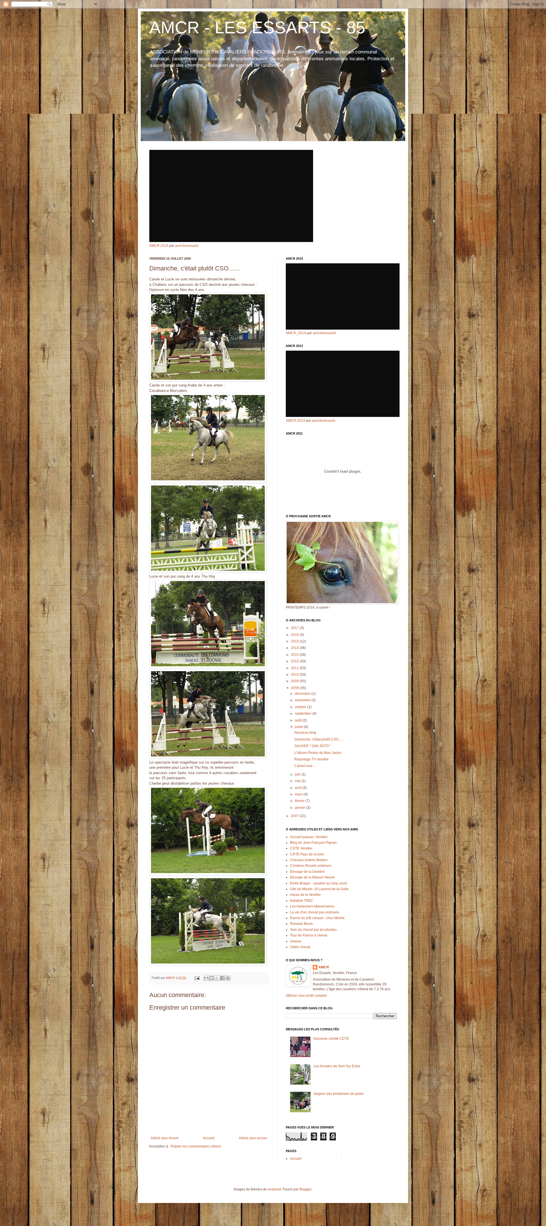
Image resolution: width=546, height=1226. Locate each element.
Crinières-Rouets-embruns (310, 866)
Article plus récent (164, 1138)
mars (299, 794)
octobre (301, 707)
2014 (295, 648)
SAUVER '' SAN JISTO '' (312, 746)
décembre (303, 694)
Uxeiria (295, 941)
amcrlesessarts (186, 246)
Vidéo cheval (300, 947)
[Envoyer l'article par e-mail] (196, 977)
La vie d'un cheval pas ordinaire (314, 912)
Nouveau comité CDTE (331, 1039)
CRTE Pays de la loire (307, 854)
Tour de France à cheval (308, 935)
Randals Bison (301, 924)
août (299, 720)
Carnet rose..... (305, 766)
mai (298, 781)
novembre (303, 700)
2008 (295, 688)
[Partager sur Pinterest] (228, 978)
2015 (295, 641)
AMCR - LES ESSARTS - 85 (257, 27)
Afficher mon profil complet (306, 996)
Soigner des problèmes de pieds (338, 1094)
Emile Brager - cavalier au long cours (318, 883)
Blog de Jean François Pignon (313, 843)
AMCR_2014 (296, 333)
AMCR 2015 (158, 246)
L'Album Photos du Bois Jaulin (317, 753)
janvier (300, 808)
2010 (295, 675)
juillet (299, 727)
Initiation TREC (301, 901)
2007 (295, 816)
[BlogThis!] (211, 978)
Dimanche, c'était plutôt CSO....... (319, 739)
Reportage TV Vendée (311, 759)
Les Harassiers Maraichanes (312, 906)
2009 (295, 681)
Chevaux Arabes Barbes (309, 860)
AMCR (323, 967)
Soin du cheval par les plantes (313, 930)
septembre (303, 714)
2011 (295, 668)
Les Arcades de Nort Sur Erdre (336, 1066)
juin (298, 774)
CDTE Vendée (301, 848)
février (300, 801)
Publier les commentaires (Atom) (196, 1146)
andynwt (274, 1189)
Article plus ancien (253, 1138)
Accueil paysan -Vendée (309, 837)
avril (298, 788)
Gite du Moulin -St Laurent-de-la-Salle (319, 889)
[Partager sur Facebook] (222, 978)
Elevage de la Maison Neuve (312, 877)
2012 (295, 661)
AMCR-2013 (295, 421)
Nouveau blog (305, 733)
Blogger (305, 1189)
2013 (295, 655)
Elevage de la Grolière (307, 872)
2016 (295, 635)
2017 (295, 628)
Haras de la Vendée (305, 895)
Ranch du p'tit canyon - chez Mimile (317, 918)
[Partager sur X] (217, 978)
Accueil (208, 1138)
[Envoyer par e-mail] (206, 978)
